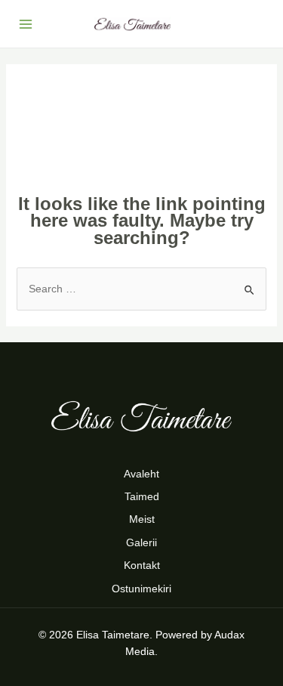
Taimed (142, 496)
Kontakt (142, 565)
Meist (142, 519)
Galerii (141, 542)
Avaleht (141, 474)
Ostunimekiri (141, 588)
